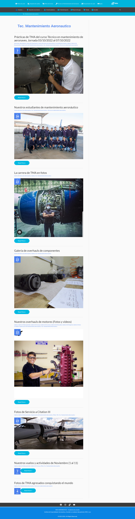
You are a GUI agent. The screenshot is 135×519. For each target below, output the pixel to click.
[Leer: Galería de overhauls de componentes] (48, 282)
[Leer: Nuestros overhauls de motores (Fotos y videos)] (48, 363)
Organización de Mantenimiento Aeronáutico (32, 45)
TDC (57, 415)
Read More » (23, 98)
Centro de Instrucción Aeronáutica (46, 43)
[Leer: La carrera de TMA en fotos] (48, 207)
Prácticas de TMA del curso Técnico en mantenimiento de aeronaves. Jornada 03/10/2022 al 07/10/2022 (48, 38)
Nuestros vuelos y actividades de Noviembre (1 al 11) (46, 463)
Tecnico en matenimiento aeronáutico (69, 45)
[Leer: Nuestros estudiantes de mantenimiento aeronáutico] (48, 136)
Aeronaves (16, 43)
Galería (69, 43)
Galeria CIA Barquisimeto (24, 324)
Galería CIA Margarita (67, 324)
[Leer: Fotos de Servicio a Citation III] (48, 433)
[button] (120, 10)
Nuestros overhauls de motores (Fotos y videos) (43, 321)
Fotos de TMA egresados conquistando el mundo (43, 483)
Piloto (54, 415)
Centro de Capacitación (32, 43)
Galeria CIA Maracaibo (56, 324)
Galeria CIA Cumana (46, 324)
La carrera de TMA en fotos (30, 172)
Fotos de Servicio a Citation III (32, 411)
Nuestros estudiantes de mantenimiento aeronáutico (46, 107)
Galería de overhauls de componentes (37, 250)
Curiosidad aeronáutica (61, 43)
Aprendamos (23, 43)
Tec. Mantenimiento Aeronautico (51, 45)
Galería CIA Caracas (35, 324)
